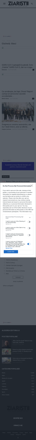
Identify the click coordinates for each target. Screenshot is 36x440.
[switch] (28, 222)
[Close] (32, 186)
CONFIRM (10, 251)
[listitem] (18, 217)
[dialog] (18, 220)
